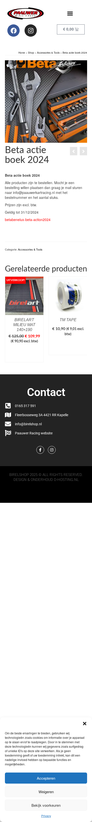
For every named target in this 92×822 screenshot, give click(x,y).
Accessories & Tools (30, 249)
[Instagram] (31, 30)
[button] (84, 723)
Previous (9, 322)
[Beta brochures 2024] (83, 151)
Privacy (46, 816)
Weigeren (46, 791)
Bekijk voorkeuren (46, 805)
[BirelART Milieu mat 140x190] (73, 151)
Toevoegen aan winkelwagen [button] (24, 354)
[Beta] (46, 101)
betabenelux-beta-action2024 (28, 219)
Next (83, 322)
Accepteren (46, 778)
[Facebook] (13, 30)
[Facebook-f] (40, 450)
